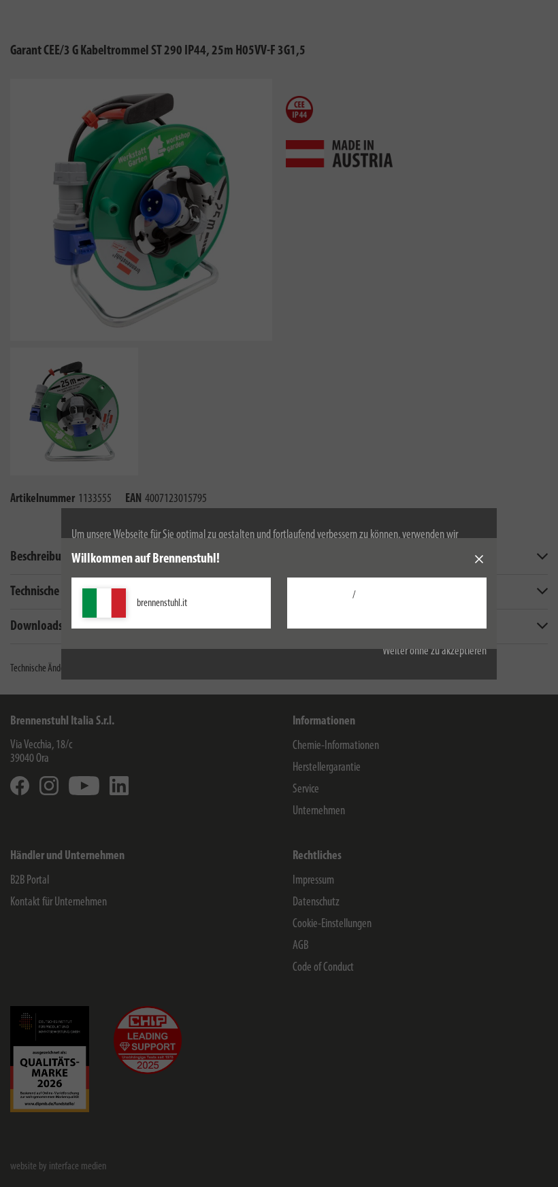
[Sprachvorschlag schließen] (479, 559)
